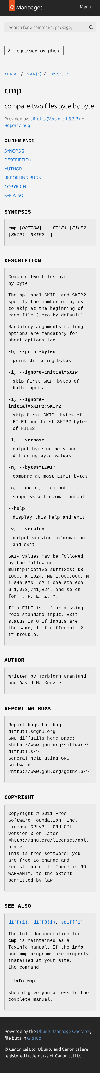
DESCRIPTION (18, 159)
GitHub (34, 1037)
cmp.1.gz (59, 73)
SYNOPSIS (14, 150)
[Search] (91, 27)
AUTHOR (13, 168)
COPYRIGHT (16, 186)
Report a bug (17, 125)
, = (43, 372)
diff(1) (18, 922)
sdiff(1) (72, 922)
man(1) (34, 73)
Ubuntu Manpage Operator (63, 1031)
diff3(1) (44, 922)
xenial (11, 73)
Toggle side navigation (36, 50)
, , (37, 488)
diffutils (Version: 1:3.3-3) (55, 118)
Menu (85, 6)
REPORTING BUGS (22, 177)
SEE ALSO (13, 195)
